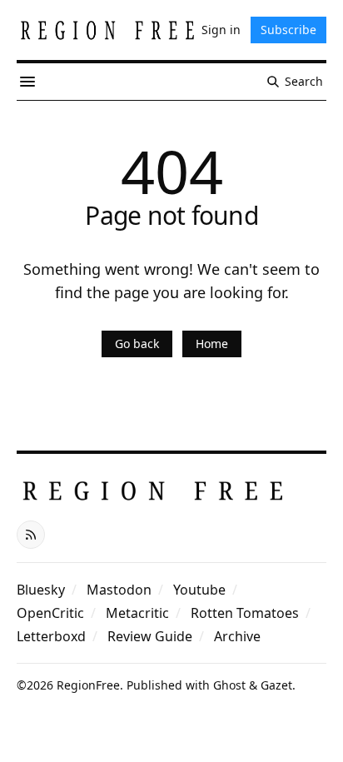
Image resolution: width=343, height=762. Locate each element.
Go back (137, 343)
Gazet (276, 685)
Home (212, 343)
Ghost (229, 685)
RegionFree (88, 685)
